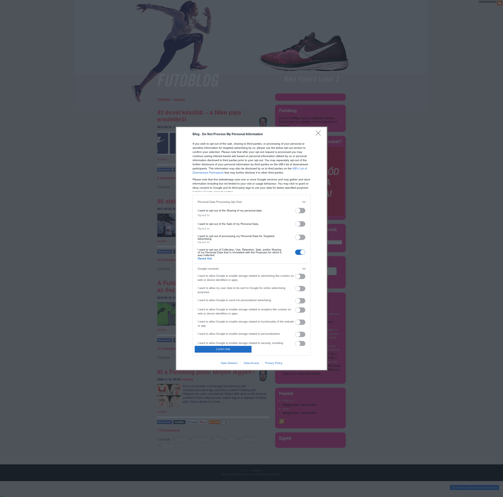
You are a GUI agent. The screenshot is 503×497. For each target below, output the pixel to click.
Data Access (251, 363)
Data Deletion (229, 363)
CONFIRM (223, 349)
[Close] (319, 134)
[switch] (300, 210)
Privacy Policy (273, 363)
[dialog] (251, 248)
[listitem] (251, 202)
